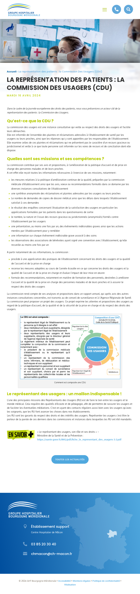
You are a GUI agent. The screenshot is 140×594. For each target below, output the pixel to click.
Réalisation (70, 584)
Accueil (11, 71)
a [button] (104, 10)
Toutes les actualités (70, 459)
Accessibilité (64, 580)
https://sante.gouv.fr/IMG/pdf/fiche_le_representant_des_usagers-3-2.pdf (79, 439)
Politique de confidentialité (106, 580)
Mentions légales (81, 580)
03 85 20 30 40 (43, 544)
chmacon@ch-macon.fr (51, 553)
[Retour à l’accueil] (23, 9)
